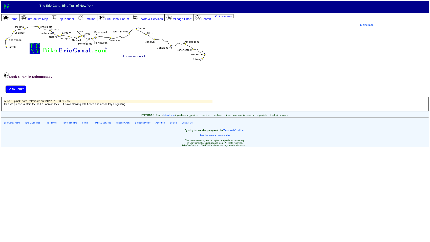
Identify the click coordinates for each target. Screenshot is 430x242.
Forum (85, 123)
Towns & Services (102, 123)
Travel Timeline (69, 123)
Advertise (160, 123)
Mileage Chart (123, 123)
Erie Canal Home (12, 123)
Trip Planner (51, 123)
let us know (169, 115)
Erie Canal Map (32, 123)
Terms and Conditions (234, 130)
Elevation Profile (142, 123)
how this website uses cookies (215, 135)
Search (173, 123)
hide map (367, 25)
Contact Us (187, 123)
